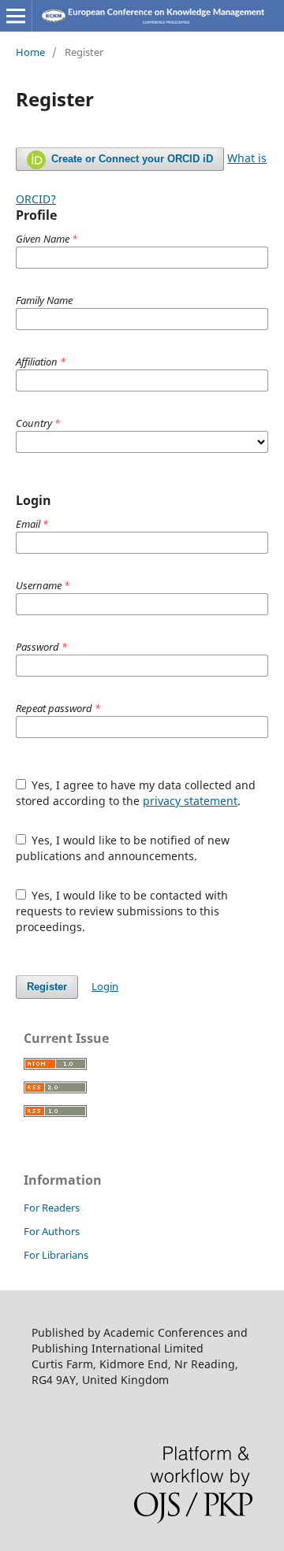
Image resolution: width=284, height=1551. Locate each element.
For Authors (52, 1231)
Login (105, 986)
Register (47, 987)
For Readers (52, 1207)
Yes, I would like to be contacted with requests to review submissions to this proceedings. (122, 911)
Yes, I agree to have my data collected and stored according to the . (136, 792)
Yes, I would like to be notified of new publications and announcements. (123, 848)
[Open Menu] (16, 16)
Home (30, 52)
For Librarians (56, 1255)
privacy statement (190, 800)
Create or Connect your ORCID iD (130, 159)
